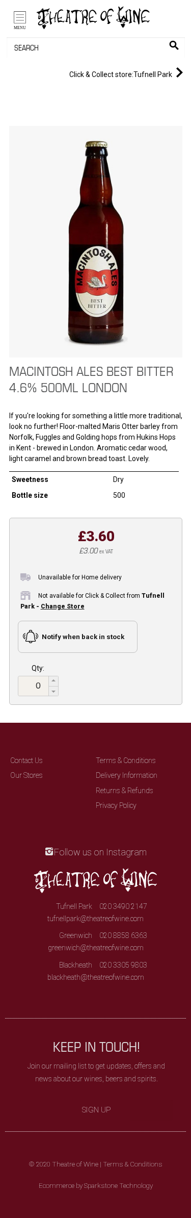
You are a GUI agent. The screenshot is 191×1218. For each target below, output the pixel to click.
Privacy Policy (116, 805)
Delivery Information (126, 775)
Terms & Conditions (126, 760)
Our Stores (26, 775)
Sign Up (96, 1109)
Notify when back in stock (83, 637)
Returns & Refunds (124, 790)
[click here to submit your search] (174, 45)
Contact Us (26, 760)
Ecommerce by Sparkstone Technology (96, 1185)
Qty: (38, 668)
